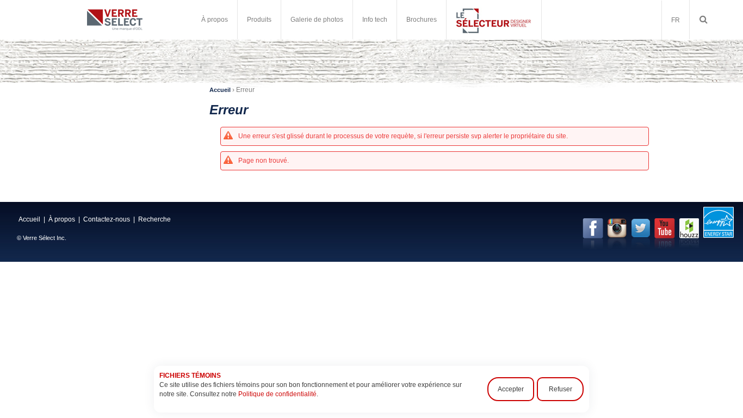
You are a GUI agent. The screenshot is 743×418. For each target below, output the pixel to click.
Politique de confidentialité (277, 394)
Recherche (154, 219)
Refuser (560, 389)
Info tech (374, 19)
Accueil (220, 90)
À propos (61, 219)
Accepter (511, 389)
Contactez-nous (106, 219)
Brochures (421, 19)
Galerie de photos (316, 19)
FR (675, 20)
